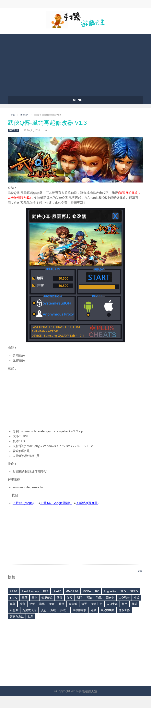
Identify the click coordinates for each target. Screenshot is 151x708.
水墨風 (14, 610)
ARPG (13, 591)
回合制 (110, 597)
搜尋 (59, 4)
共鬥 (79, 597)
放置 (84, 603)
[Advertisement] (75, 63)
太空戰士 (124, 597)
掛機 (61, 603)
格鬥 (124, 603)
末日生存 (112, 603)
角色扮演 (24, 115)
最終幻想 (96, 603)
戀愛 (32, 603)
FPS (45, 591)
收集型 (73, 603)
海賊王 (64, 610)
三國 (24, 597)
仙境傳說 (46, 597)
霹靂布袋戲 (17, 616)
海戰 (53, 610)
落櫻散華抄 (80, 610)
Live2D (57, 591)
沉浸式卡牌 (29, 610)
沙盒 (43, 610)
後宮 (22, 603)
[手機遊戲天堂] (75, 19)
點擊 (30, 616)
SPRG (134, 591)
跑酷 (93, 610)
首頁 (12, 115)
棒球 (134, 603)
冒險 (89, 597)
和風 (99, 597)
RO (97, 591)
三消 (34, 597)
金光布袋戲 (107, 610)
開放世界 (124, 610)
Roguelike (110, 591)
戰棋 (42, 603)
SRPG (13, 597)
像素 (69, 597)
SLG (123, 591)
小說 (136, 597)
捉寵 (52, 603)
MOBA (87, 591)
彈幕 (12, 603)
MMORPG (72, 591)
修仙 (59, 597)
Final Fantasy (30, 591)
